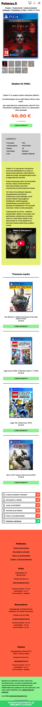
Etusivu (8, 8)
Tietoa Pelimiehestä (21, 548)
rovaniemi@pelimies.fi (21, 619)
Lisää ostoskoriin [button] (21, 326)
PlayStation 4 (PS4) (18, 10)
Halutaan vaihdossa (13, 521)
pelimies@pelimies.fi (21, 583)
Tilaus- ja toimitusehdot (21, 556)
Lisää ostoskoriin (21, 125)
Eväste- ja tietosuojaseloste (21, 559)
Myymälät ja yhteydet (21, 552)
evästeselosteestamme (18, 696)
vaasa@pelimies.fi (21, 661)
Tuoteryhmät (17, 8)
